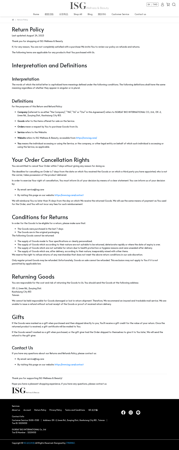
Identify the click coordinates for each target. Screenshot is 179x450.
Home (36, 14)
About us (16, 410)
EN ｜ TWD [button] (152, 4)
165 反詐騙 (93, 410)
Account (27, 410)
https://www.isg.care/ (86, 137)
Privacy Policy (56, 410)
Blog (90, 14)
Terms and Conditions (75, 410)
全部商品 (63, 14)
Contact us (140, 14)
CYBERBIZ (70, 443)
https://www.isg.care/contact (69, 195)
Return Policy (40, 410)
